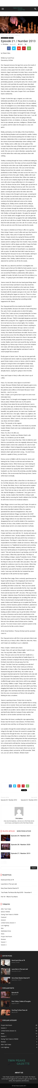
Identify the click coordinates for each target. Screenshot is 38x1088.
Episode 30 (15, 992)
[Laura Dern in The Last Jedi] (5, 971)
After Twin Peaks (6, 909)
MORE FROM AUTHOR (24, 831)
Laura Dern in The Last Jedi (9, 884)
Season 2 (17, 35)
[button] (35, 8)
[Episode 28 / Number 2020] (5, 847)
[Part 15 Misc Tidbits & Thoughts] (5, 1003)
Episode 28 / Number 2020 (20, 844)
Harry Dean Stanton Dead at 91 (10, 888)
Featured (3, 917)
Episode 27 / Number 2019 (20, 853)
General (3, 920)
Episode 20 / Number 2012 (9, 800)
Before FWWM (5, 912)
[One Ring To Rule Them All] (5, 1012)
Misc (2, 928)
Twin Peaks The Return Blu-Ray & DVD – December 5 (16, 892)
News (2, 934)
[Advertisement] (19, 3)
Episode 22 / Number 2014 (29, 800)
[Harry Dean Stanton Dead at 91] (5, 980)
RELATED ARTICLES (8, 831)
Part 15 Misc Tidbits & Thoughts (21, 1001)
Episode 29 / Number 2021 (20, 836)
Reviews (3, 939)
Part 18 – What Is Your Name (9, 896)
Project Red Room (6, 936)
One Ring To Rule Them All (19, 1010)
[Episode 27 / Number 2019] (5, 855)
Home (2, 35)
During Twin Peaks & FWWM (9, 914)
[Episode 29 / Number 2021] (5, 838)
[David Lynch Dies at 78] (5, 962)
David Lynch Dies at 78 (7, 880)
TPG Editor (5, 44)
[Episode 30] (5, 995)
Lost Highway (5, 925)
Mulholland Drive (6, 931)
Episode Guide (10, 35)
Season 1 (3, 942)
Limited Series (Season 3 (8, 923)
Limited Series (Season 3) (8, 1031)
